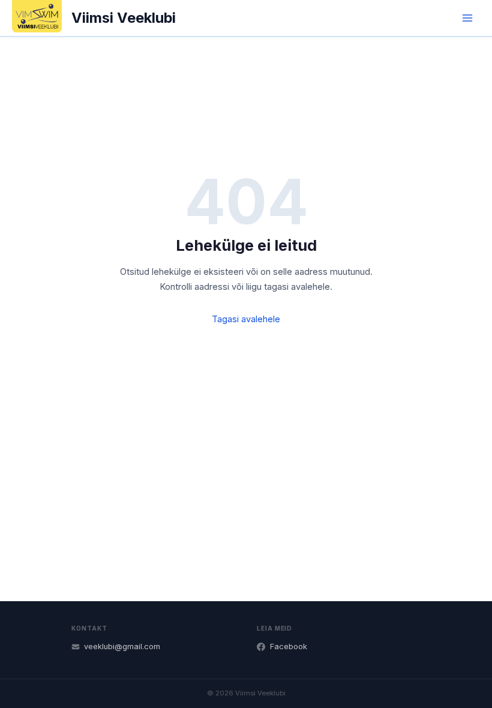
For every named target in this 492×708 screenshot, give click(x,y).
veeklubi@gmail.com (122, 646)
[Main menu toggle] (467, 18)
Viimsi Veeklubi (123, 17)
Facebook (288, 646)
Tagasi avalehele (246, 319)
